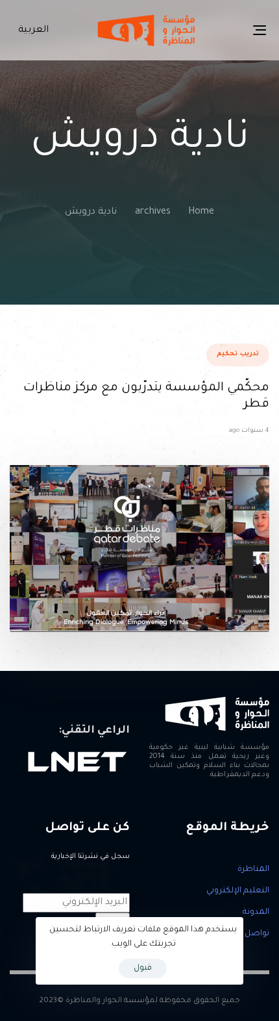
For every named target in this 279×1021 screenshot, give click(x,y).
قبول (143, 968)
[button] (31, 30)
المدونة (256, 912)
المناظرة (253, 869)
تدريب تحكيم (238, 354)
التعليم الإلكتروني (237, 891)
